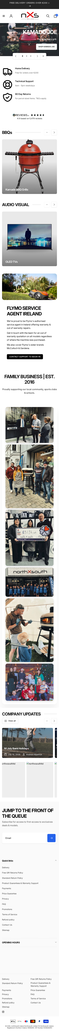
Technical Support (24, 81)
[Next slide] (37, 56)
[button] (4, 16)
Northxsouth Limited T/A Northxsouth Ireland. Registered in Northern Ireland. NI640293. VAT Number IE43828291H (30, 1027)
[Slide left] (47, 132)
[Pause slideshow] (43, 56)
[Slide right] (54, 132)
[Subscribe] (51, 838)
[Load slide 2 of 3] (27, 56)
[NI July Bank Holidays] (27, 743)
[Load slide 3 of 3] (31, 56)
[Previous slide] (16, 56)
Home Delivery (22, 68)
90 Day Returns (23, 94)
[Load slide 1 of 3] (22, 56)
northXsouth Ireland (17, 1026)
